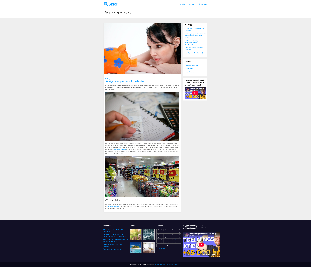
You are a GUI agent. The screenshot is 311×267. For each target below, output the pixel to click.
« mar (158, 248)
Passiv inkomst (190, 72)
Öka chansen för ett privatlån (194, 53)
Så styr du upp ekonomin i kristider (124, 81)
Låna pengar (189, 68)
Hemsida (182, 4)
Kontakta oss (203, 4)
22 (175, 239)
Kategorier (191, 4)
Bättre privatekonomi (111, 79)
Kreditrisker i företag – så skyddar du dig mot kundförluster (193, 42)
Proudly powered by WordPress (164, 264)
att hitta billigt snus (120, 149)
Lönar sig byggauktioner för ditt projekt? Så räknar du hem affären (195, 35)
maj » (163, 248)
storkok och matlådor (114, 206)
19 (165, 239)
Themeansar (177, 264)
